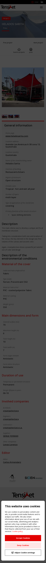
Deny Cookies (23, 545)
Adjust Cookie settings (25, 552)
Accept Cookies (23, 538)
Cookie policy (17, 531)
